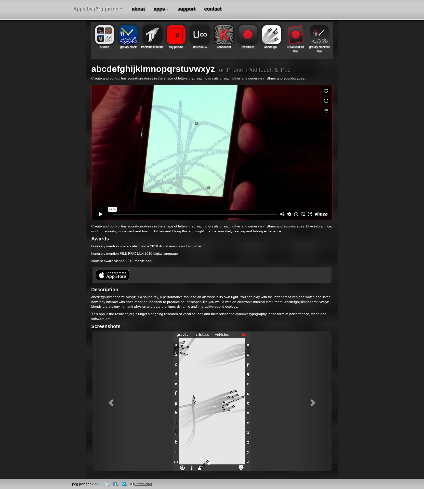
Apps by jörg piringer (98, 9)
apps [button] (160, 9)
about (138, 9)
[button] (110, 401)
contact (213, 9)
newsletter (143, 484)
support (186, 9)
